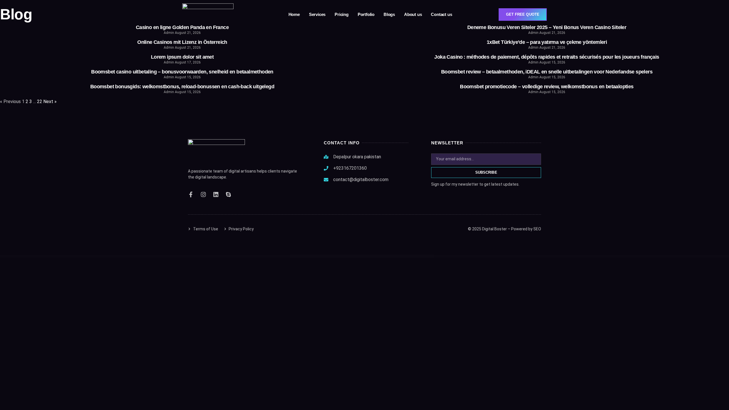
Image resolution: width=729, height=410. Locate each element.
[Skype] (228, 194)
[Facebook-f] (191, 194)
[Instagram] (203, 194)
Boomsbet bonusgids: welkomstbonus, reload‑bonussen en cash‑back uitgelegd (182, 86)
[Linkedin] (216, 194)
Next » (50, 101)
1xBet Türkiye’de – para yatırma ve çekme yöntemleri (547, 42)
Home (294, 14)
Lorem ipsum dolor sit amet (182, 57)
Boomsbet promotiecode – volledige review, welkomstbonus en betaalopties (546, 86)
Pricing (342, 14)
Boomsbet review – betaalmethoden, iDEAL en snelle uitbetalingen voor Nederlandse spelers (546, 72)
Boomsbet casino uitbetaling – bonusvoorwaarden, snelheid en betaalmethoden (182, 72)
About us (413, 14)
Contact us (441, 14)
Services (317, 14)
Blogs (389, 14)
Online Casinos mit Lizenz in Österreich (182, 42)
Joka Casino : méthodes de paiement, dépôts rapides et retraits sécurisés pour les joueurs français (546, 57)
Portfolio (366, 14)
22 (39, 101)
